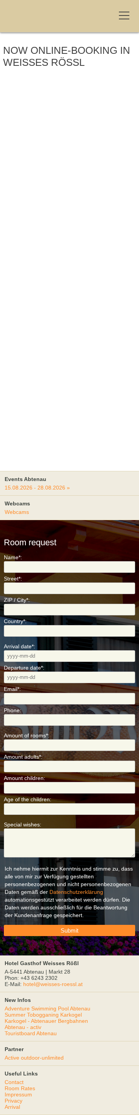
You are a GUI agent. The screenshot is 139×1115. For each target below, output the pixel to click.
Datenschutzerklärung (76, 892)
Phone (12, 710)
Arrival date (19, 646)
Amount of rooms (26, 735)
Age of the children (27, 799)
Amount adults (23, 757)
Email (12, 689)
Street (13, 579)
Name (13, 557)
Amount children (24, 778)
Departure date (24, 668)
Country (15, 621)
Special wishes (22, 824)
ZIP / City (17, 600)
